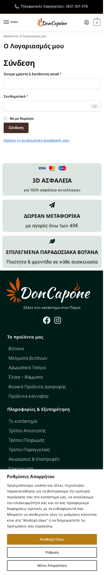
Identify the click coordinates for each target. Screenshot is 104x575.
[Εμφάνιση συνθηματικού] (94, 106)
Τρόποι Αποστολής (27, 430)
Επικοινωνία (20, 468)
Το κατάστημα (22, 421)
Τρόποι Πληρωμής (26, 440)
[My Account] (86, 22)
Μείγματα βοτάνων (27, 358)
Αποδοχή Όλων (52, 539)
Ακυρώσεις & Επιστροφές (33, 459)
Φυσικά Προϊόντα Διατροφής (37, 386)
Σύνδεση (16, 128)
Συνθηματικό (24, 96)
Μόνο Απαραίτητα (52, 565)
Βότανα (16, 348)
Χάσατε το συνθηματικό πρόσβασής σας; (37, 140)
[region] (52, 522)
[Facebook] (47, 320)
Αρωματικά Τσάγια (27, 367)
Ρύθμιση (52, 552)
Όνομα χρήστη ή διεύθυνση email (41, 73)
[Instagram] (57, 320)
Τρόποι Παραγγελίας (29, 449)
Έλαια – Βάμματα (25, 377)
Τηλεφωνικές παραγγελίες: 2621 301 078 (54, 6)
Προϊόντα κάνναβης (28, 396)
